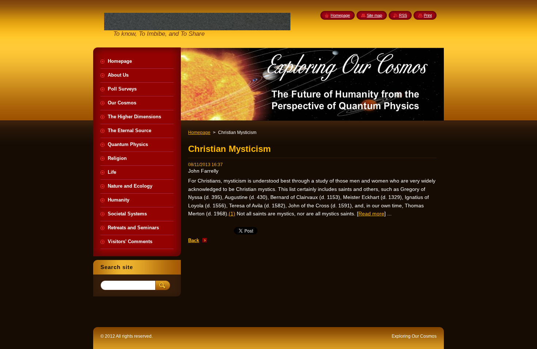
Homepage (199, 132)
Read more (371, 213)
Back (193, 240)
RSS (403, 15)
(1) (232, 213)
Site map (374, 15)
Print (428, 15)
